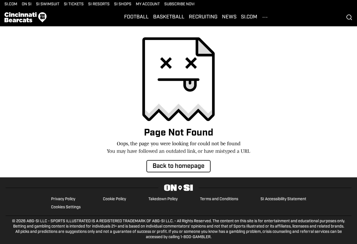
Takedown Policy (163, 199)
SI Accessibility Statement (283, 199)
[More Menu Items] (265, 17)
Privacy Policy (63, 199)
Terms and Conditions (219, 199)
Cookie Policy (114, 199)
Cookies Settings (66, 207)
